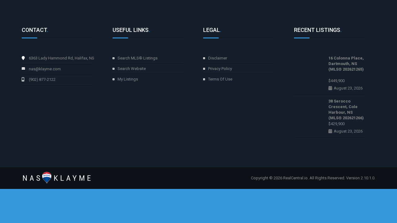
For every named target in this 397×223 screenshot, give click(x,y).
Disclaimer (217, 58)
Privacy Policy (220, 68)
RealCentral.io (295, 178)
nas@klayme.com (45, 69)
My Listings (128, 79)
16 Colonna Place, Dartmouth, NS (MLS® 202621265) (346, 64)
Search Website (132, 68)
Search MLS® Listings (138, 58)
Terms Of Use (220, 79)
